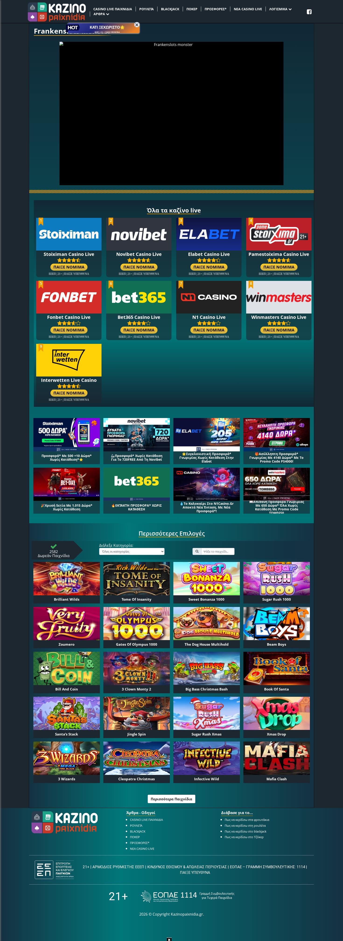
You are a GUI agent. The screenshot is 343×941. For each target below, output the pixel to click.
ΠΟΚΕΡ (191, 9)
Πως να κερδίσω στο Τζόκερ (244, 837)
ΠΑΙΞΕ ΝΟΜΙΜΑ (68, 267)
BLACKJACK (170, 9)
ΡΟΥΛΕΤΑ (146, 9)
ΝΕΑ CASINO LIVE (248, 9)
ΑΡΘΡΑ (100, 14)
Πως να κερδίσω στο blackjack (245, 831)
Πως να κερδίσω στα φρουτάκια (247, 820)
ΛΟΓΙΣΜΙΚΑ (278, 9)
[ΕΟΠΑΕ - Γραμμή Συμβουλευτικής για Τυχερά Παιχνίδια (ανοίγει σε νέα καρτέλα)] (187, 897)
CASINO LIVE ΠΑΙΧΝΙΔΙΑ (112, 9)
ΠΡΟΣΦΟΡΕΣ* (216, 9)
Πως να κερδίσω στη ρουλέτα (245, 825)
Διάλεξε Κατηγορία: (116, 546)
